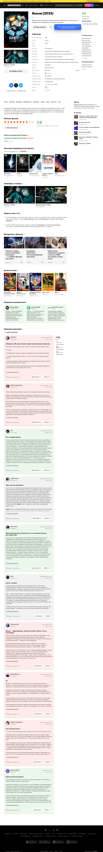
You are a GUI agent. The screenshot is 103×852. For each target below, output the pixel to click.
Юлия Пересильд (86, 38)
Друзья (76, 102)
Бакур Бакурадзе (57, 51)
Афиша (56, 851)
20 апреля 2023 (49, 78)
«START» (56, 84)
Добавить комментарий (13, 377)
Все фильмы (82, 833)
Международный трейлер (43, 205)
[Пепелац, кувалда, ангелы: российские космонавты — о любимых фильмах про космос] (14, 250)
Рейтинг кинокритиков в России (15, 135)
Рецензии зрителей (12, 329)
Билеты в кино (10, 270)
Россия (47, 40)
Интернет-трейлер (9, 65)
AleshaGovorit (14, 624)
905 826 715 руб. (49, 67)
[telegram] (21, 85)
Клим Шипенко (48, 48)
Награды (11, 102)
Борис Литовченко (57, 56)
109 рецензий (85, 18)
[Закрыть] (79, 26)
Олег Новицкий (86, 44)
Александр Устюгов (87, 64)
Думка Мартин (15, 674)
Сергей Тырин (48, 62)
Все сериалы (92, 833)
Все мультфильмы (25, 836)
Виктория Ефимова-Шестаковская (61, 62)
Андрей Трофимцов (16, 722)
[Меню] (5, 5)
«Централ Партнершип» (59, 78)
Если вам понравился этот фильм (18, 148)
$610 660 (47, 70)
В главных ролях (87, 35)
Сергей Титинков (68, 54)
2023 (46, 37)
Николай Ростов (49, 59)
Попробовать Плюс (89, 5)
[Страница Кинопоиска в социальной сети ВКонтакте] (46, 830)
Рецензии (54, 102)
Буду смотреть (41, 27)
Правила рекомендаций (36, 833)
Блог (53, 833)
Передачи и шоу (37, 836)
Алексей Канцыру (69, 59)
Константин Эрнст (49, 54)
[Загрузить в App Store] (31, 842)
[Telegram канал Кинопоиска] (53, 830)
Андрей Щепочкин (86, 53)
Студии (42, 102)
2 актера (84, 69)
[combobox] (66, 5)
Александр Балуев (86, 55)
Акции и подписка (64, 836)
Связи (47, 102)
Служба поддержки (77, 836)
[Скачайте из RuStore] (72, 842)
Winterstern (13, 526)
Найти (81, 5)
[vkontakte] (11, 85)
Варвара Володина (86, 51)
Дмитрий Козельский (87, 66)
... (70, 51)
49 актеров (84, 58)
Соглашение (23, 833)
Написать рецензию (12, 127)
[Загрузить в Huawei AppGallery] (58, 842)
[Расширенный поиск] (78, 5)
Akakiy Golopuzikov (16, 385)
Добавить (23, 151)
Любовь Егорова (74, 62)
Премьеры (19, 102)
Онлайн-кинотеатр (33, 5)
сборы (77, 70)
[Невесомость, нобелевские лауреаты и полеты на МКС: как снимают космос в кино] (56, 250)
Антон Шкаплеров (86, 46)
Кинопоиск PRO (62, 833)
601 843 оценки (86, 16)
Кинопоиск (17, 851)
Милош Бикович (86, 40)
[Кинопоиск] (14, 5)
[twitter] (16, 85)
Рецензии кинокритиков (14, 302)
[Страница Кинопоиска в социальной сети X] (50, 830)
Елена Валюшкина (86, 50)
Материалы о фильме (13, 234)
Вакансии (8, 833)
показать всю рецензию (12, 372)
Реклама (15, 833)
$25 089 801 (48, 76)
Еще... (59, 102)
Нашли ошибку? (12, 90)
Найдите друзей (78, 104)
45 (43, 262)
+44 (11, 430)
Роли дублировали (87, 62)
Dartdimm (13, 337)
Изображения (27, 102)
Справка (47, 833)
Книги (61, 851)
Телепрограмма (44, 851)
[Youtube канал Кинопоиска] (57, 830)
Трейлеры (36, 102)
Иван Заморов (65, 51)
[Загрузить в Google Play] (45, 842)
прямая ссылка (48, 339)
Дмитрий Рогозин (59, 54)
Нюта (12, 576)
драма (46, 43)
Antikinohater (14, 478)
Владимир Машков (86, 42)
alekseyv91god (14, 770)
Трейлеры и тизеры (12, 183)
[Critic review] (14, 314)
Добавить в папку (17, 71)
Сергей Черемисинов (59, 59)
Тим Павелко (48, 65)
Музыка (51, 851)
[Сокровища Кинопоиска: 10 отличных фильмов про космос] (35, 250)
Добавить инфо (22, 90)
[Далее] (67, 195)
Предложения (73, 833)
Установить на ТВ (48, 5)
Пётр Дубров (85, 48)
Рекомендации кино (50, 836)
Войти (97, 5)
